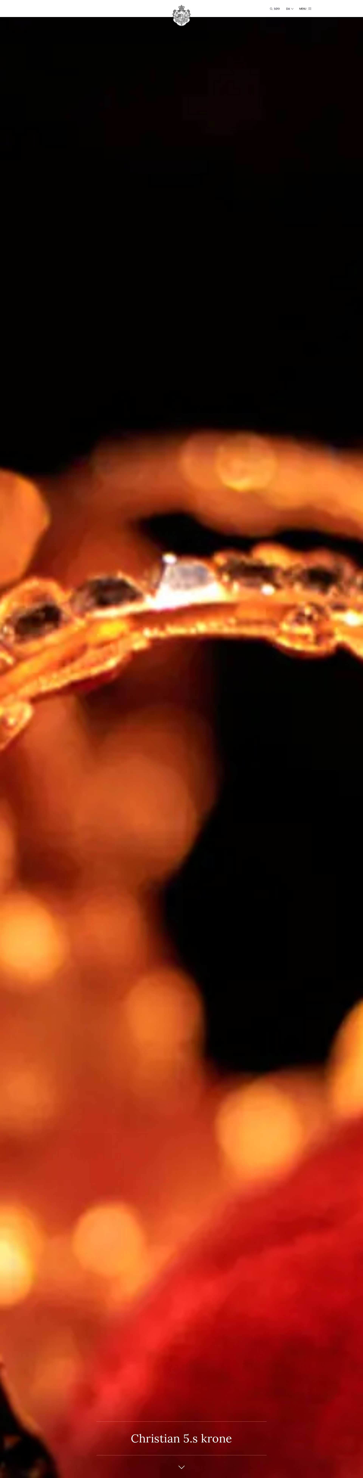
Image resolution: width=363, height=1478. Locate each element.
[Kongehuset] (181, 15)
